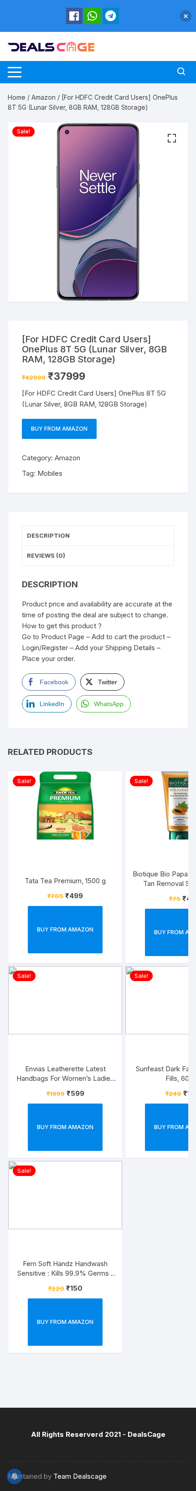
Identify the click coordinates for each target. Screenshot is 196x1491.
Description (48, 535)
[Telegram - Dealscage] (111, 16)
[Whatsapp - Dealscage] (92, 16)
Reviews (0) (46, 555)
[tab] (98, 536)
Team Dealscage (80, 1476)
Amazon (43, 97)
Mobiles (49, 473)
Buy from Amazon (59, 428)
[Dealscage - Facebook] (74, 16)
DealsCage (146, 1434)
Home (17, 97)
